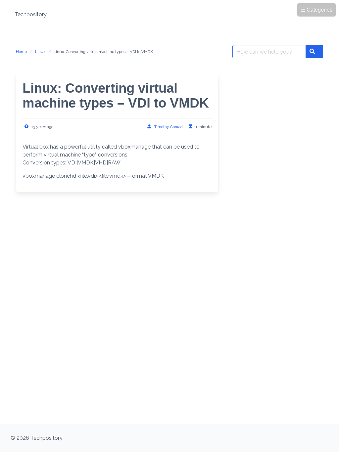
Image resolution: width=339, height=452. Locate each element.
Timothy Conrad (168, 126)
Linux (40, 51)
